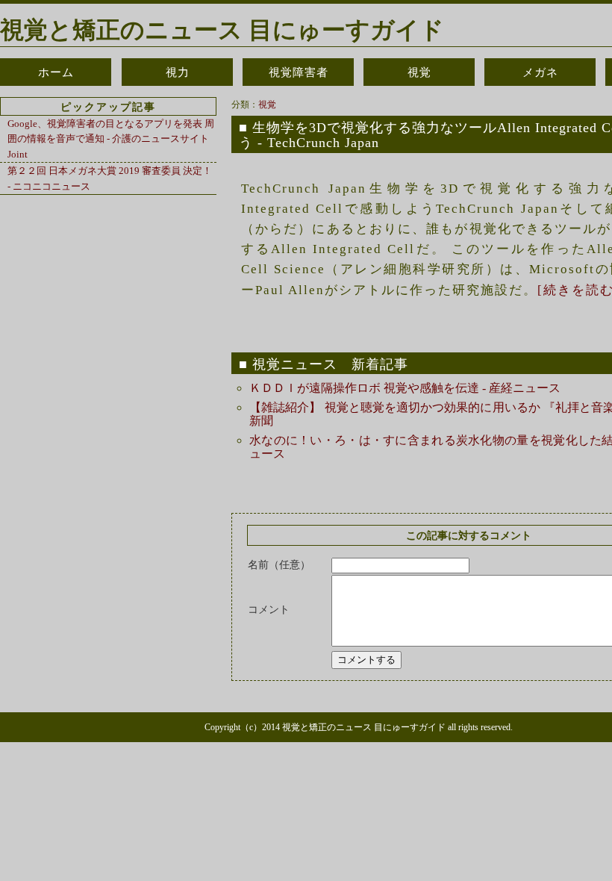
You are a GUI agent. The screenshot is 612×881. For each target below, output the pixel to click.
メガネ (540, 72)
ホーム (56, 72)
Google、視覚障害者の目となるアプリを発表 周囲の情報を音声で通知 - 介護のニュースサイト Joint (110, 139)
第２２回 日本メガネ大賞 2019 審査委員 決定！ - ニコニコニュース (109, 178)
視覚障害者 (298, 72)
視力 (178, 72)
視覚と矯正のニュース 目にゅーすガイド (222, 29)
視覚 (419, 72)
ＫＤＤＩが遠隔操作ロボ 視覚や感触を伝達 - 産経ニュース (405, 388)
